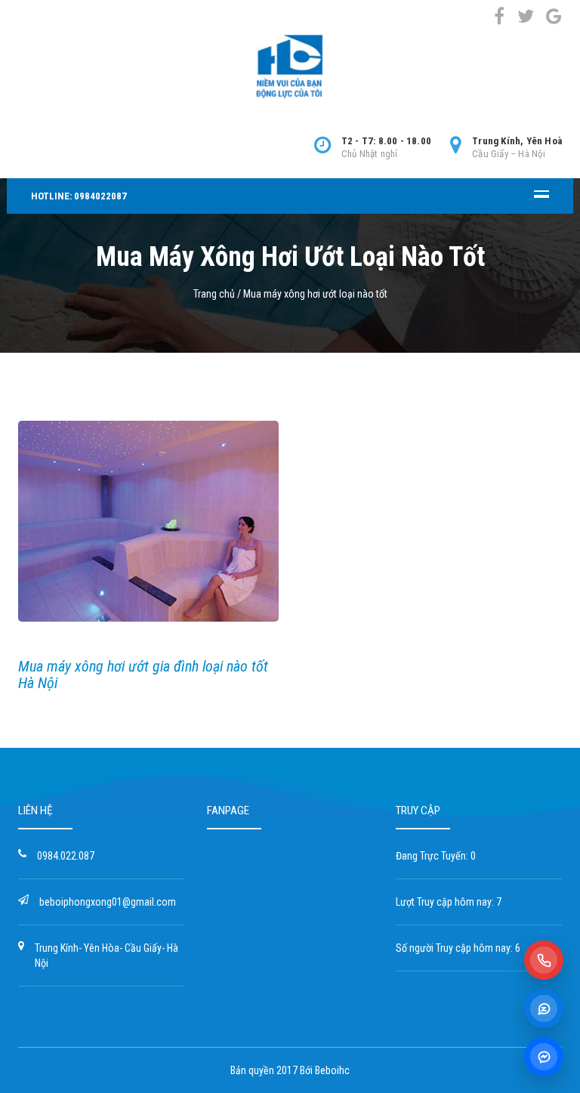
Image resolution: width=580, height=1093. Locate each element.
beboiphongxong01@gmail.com (107, 902)
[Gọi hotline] (543, 960)
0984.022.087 (65, 856)
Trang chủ (214, 294)
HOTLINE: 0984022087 (79, 196)
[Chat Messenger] (543, 1056)
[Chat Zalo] (543, 1008)
